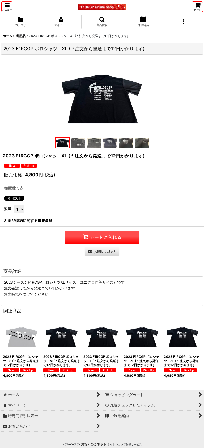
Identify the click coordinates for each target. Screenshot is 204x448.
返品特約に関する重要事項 (30, 220)
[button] (6, 6)
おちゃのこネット (94, 444)
